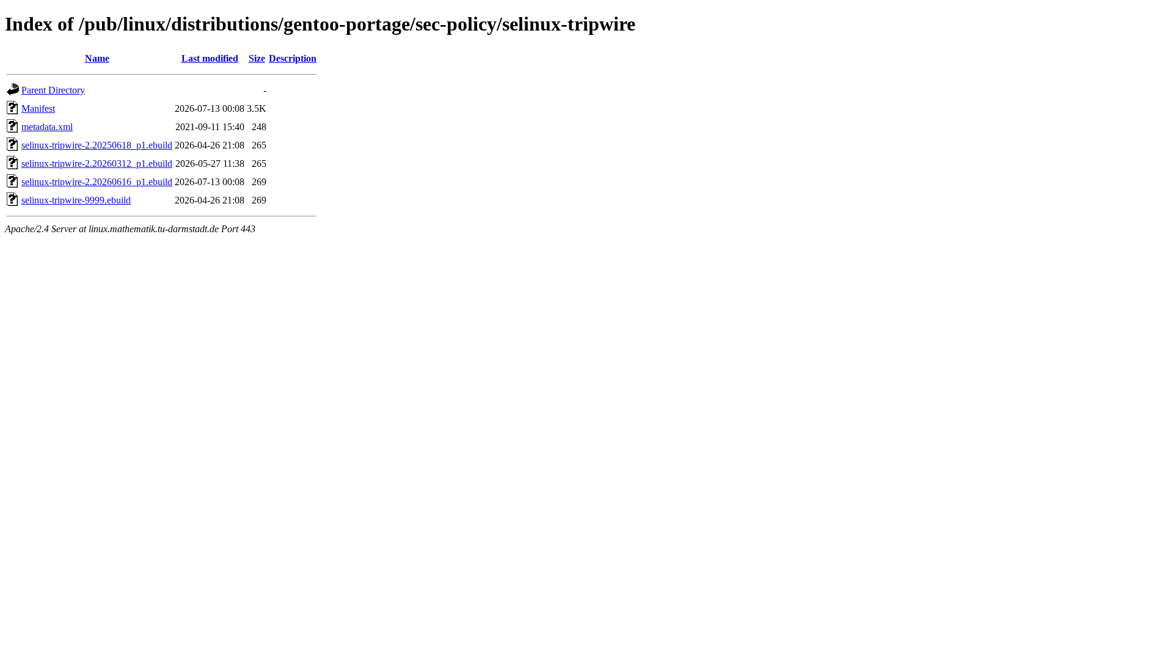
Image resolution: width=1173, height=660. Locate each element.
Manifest (38, 108)
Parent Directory (53, 90)
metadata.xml (47, 127)
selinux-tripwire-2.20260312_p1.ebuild (96, 163)
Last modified (209, 58)
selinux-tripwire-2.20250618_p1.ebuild (96, 145)
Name (97, 58)
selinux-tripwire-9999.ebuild (76, 200)
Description (292, 58)
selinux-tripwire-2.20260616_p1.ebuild (96, 182)
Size (257, 58)
